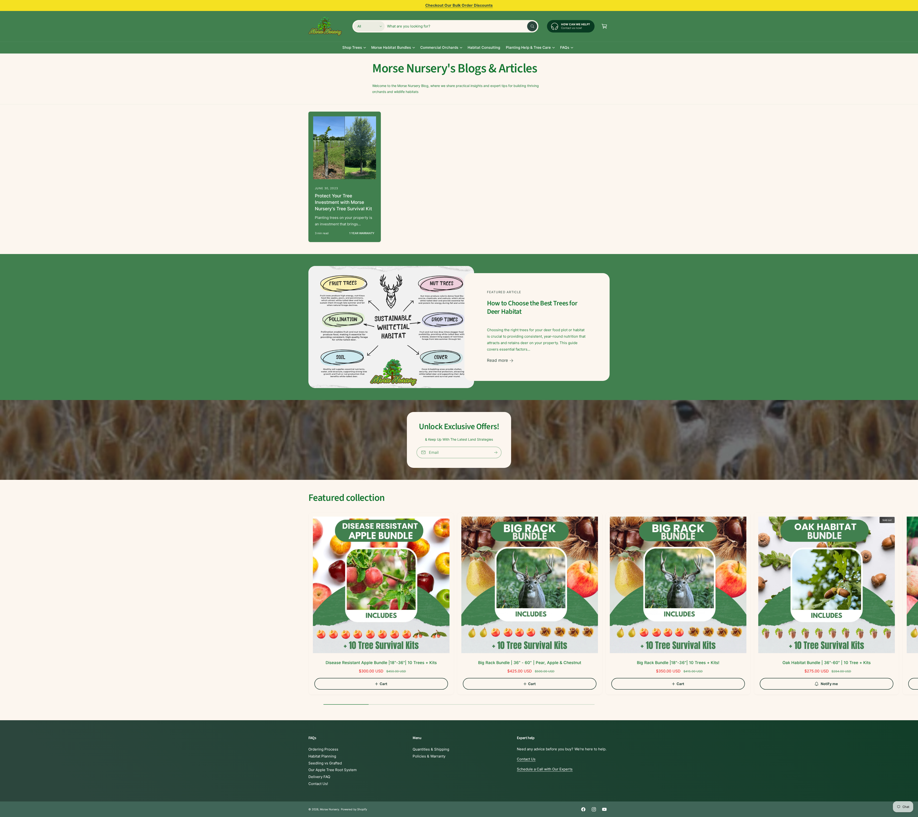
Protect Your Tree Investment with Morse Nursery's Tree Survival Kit (343, 202)
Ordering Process (323, 749)
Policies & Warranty (429, 756)
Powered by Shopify (354, 809)
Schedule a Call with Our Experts (545, 769)
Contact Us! (318, 783)
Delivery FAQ (319, 776)
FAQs (564, 47)
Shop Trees (352, 47)
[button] (604, 26)
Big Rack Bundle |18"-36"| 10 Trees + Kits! (678, 662)
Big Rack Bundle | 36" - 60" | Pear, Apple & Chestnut (529, 662)
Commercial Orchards (439, 47)
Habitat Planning (322, 756)
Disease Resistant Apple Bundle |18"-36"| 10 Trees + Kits (381, 662)
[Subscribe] (496, 452)
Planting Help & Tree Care (528, 47)
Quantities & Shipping (431, 749)
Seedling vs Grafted (325, 763)
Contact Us (526, 759)
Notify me (829, 684)
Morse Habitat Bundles (391, 47)
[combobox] (462, 26)
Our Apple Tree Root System (332, 770)
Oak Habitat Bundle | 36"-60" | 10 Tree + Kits (826, 662)
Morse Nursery (329, 809)
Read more (497, 360)
